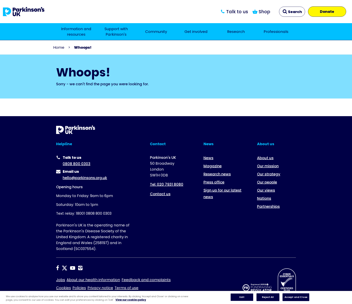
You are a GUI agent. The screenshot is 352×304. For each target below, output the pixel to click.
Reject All (268, 297)
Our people (267, 182)
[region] (176, 297)
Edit (242, 297)
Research (236, 31)
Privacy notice (100, 287)
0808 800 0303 (76, 163)
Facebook (57, 268)
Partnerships (268, 206)
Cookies (63, 287)
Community (156, 31)
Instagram (80, 268)
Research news (217, 174)
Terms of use (126, 287)
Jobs (60, 279)
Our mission (268, 166)
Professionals (276, 31)
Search (294, 11)
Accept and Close (296, 297)
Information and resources (76, 31)
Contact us (160, 193)
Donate (327, 11)
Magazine (212, 166)
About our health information (93, 279)
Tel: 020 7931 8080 (166, 184)
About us (265, 157)
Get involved (196, 31)
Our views (266, 190)
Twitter (64, 268)
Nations (264, 198)
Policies (79, 287)
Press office (213, 182)
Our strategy (268, 174)
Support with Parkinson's (116, 31)
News (208, 157)
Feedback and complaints (146, 279)
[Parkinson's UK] (24, 11)
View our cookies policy (130, 300)
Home (58, 47)
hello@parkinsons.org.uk (85, 177)
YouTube (72, 268)
